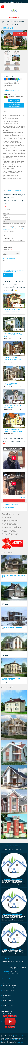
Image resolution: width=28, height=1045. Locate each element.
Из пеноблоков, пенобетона (10, 988)
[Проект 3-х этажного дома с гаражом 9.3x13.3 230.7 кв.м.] (14, 420)
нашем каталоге (16, 225)
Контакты (5, 958)
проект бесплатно (9, 507)
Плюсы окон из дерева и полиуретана (12, 879)
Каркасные (5, 990)
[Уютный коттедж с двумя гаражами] (14, 826)
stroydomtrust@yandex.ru (9, 258)
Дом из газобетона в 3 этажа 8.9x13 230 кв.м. (13, 406)
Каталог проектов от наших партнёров (14, 105)
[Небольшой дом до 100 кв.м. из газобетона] (14, 642)
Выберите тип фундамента (9, 231)
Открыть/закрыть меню (2, 6)
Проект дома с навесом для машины (12, 627)
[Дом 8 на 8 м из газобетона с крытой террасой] (14, 727)
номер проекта (7, 219)
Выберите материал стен (9, 235)
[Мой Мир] (9, 79)
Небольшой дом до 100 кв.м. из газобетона (13, 653)
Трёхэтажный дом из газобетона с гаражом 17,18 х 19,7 (13, 575)
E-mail (4, 211)
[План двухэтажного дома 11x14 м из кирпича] (14, 702)
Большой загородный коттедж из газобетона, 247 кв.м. (11, 679)
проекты (11, 990)
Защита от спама (7, 249)
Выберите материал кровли (10, 245)
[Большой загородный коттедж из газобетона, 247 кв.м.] (14, 667)
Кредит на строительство (9, 993)
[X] (11, 79)
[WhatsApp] (17, 79)
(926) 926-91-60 (13, 971)
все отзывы (22, 497)
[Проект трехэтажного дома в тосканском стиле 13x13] (14, 300)
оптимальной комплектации (12, 90)
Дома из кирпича (7, 983)
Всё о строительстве (9, 846)
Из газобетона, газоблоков (9, 985)
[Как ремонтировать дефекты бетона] (14, 900)
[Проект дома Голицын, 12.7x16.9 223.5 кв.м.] (14, 373)
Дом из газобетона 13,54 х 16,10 (10, 602)
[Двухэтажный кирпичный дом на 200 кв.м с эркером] (14, 802)
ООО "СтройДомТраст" (19, 1035)
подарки (7, 509)
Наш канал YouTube (8, 1013)
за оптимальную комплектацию (14, 501)
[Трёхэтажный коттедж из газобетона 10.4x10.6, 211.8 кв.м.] (14, 348)
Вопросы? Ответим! (8, 1005)
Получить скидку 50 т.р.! (20, 33)
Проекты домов (6, 995)
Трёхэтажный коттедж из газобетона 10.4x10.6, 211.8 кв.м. (12, 359)
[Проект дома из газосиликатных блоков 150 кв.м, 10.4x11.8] (14, 777)
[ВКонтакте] (5, 79)
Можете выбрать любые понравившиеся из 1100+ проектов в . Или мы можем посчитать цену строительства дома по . (14, 226)
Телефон (5, 215)
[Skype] (19, 79)
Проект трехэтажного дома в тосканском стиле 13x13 (13, 310)
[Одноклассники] (7, 79)
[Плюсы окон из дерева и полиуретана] (14, 865)
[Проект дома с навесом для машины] (14, 616)
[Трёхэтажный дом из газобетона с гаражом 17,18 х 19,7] (14, 564)
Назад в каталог (14, 100)
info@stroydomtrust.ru (15, 973)
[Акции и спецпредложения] (12, 543)
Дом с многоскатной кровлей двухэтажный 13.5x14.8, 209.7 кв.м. (13, 334)
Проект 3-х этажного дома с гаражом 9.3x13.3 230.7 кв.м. (13, 430)
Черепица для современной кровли (11, 949)
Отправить (7, 275)
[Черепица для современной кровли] (14, 935)
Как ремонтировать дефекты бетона (12, 914)
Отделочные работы (8, 1000)
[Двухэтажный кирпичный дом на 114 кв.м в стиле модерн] (14, 752)
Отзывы (5, 1007)
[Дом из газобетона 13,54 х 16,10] (14, 591)
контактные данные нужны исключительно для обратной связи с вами (13, 270)
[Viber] (15, 79)
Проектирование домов (9, 998)
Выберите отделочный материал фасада (13, 240)
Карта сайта (20, 1042)
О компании (6, 1003)
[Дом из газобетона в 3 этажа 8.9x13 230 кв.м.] (14, 396)
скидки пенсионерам (10, 506)
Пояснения (5, 260)
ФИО (4, 206)
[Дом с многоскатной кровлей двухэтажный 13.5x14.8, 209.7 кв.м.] (14, 324)
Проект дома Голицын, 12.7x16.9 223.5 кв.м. (11, 384)
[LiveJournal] (13, 79)
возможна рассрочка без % (11, 504)
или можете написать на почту (10, 257)
